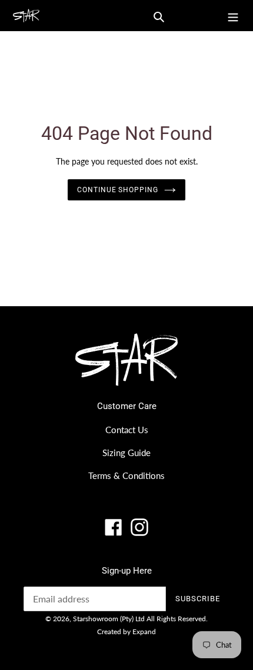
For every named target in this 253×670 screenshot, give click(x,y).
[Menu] (233, 15)
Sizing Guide (126, 452)
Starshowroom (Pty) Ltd (109, 618)
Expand (144, 631)
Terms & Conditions (126, 475)
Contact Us (126, 429)
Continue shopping (118, 190)
